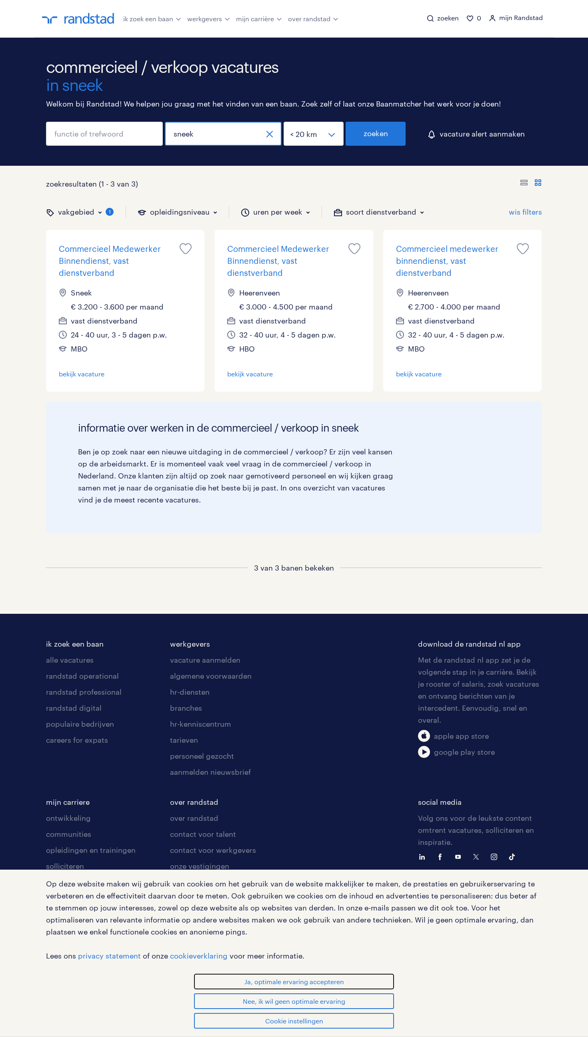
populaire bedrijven (80, 723)
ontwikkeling (68, 818)
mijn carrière (255, 18)
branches (186, 707)
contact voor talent (203, 834)
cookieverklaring (199, 955)
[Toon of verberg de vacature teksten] (531, 184)
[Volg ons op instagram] (496, 856)
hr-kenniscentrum (200, 723)
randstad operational (82, 675)
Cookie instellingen (294, 1021)
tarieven (184, 740)
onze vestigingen (199, 866)
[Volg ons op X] (478, 856)
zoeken (376, 133)
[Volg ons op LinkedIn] (424, 856)
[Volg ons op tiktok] (514, 856)
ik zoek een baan (148, 18)
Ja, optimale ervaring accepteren (294, 981)
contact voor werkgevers (213, 850)
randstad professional (84, 691)
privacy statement (109, 955)
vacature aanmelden (205, 659)
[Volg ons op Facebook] (442, 856)
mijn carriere (68, 802)
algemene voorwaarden (211, 675)
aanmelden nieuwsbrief (210, 772)
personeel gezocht (202, 756)
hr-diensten (190, 691)
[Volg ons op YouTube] (460, 856)
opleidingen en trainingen (91, 850)
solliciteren (65, 866)
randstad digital (74, 707)
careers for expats (77, 740)
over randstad (309, 18)
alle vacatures (70, 659)
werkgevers (204, 18)
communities (68, 834)
